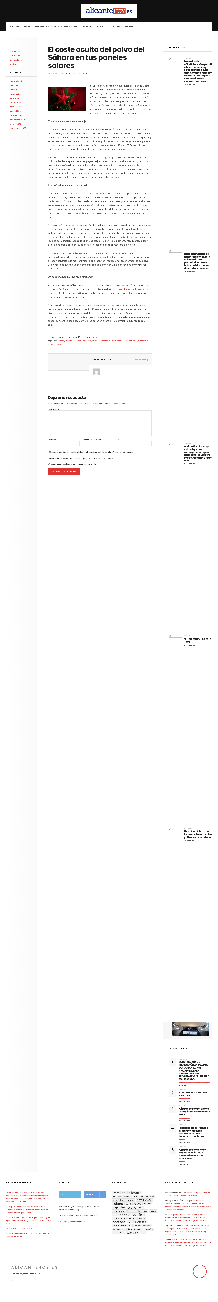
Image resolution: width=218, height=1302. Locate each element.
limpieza (128, 341)
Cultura (116, 26)
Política (142, 1218)
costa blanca (104, 341)
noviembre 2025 (17, 119)
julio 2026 (14, 85)
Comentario (54, 409)
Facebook (89, 1194)
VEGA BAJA (87, 26)
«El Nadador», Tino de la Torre (197, 640)
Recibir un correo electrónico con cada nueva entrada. (73, 464)
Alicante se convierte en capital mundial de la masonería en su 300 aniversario (192, 1154)
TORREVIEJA (149, 1229)
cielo (97, 341)
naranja (136, 341)
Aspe (115, 1200)
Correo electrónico (92, 440)
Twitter (64, 1194)
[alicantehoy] (109, 11)
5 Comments (184, 1143)
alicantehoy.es (88, 341)
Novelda (153, 1211)
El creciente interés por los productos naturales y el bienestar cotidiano (198, 834)
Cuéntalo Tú (147, 1203)
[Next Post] (79, 362)
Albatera (116, 1193)
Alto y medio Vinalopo (122, 1196)
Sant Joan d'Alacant (122, 1225)
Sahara (59, 344)
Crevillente (144, 1200)
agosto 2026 (16, 81)
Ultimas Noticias (18, 55)
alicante (68, 341)
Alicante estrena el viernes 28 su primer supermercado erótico (194, 1111)
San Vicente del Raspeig (142, 1226)
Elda (141, 1207)
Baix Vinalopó (42, 26)
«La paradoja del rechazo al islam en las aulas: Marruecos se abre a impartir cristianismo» (193, 1132)
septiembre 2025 (18, 128)
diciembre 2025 (17, 115)
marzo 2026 (15, 102)
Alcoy (123, 1193)
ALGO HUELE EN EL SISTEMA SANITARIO (193, 1094)
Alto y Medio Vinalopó (65, 26)
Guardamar (119, 1210)
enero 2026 (15, 111)
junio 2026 (15, 89)
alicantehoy (69, 73)
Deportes (102, 26)
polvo (53, 344)
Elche (27, 26)
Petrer (132, 1218)
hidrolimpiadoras (117, 341)
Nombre (52, 440)
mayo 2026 (15, 94)
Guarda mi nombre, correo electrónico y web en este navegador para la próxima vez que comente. (91, 452)
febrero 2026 (16, 106)
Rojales (130, 1222)
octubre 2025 (16, 124)
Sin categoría (119, 1229)
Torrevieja (135, 1229)
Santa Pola (140, 1221)
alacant (61, 341)
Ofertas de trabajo (121, 1214)
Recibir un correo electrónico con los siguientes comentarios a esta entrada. (82, 458)
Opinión (129, 26)
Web (119, 440)
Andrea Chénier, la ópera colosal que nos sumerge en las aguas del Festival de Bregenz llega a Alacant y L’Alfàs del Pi (198, 453)
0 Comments (189, 84)
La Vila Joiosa (131, 1211)
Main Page (15, 51)
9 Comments (184, 1102)
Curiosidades (133, 1203)
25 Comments (185, 1085)
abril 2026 (14, 98)
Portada (183, 1059)
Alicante (14, 26)
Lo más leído (16, 60)
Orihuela (119, 1218)
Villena (143, 1233)
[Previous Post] (58, 362)
